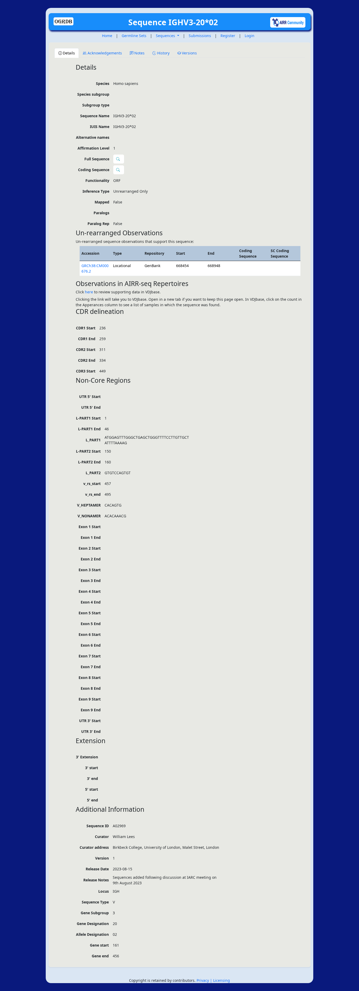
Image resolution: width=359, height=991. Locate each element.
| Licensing (220, 980)
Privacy (203, 980)
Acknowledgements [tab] (105, 52)
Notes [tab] (139, 52)
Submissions (200, 35)
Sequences (166, 35)
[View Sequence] (118, 169)
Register (227, 35)
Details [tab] (69, 52)
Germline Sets (134, 35)
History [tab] (163, 52)
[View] (118, 159)
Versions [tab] (189, 52)
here (89, 291)
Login (249, 35)
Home (107, 35)
